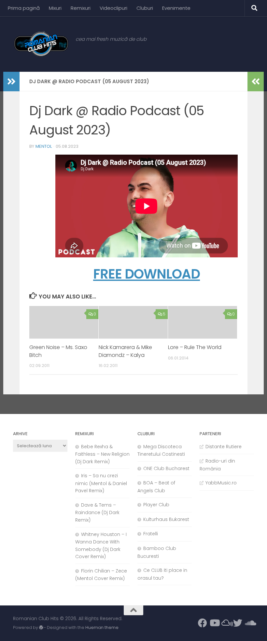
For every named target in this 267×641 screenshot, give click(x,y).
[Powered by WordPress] (41, 628)
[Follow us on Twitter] (237, 623)
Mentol (43, 146)
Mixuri (55, 8)
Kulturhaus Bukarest (166, 519)
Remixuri (81, 8)
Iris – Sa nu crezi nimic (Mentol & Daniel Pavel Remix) (101, 483)
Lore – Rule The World (194, 347)
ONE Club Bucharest (166, 468)
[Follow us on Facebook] (202, 623)
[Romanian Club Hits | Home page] (41, 44)
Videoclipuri (113, 8)
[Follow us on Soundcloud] (249, 623)
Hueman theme (102, 627)
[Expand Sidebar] (11, 81)
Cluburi (144, 8)
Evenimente (176, 8)
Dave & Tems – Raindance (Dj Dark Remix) (97, 512)
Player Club (156, 504)
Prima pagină (24, 8)
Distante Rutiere (223, 446)
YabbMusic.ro (221, 483)
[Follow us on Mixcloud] (226, 623)
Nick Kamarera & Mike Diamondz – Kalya (125, 351)
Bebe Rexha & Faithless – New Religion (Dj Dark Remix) (102, 454)
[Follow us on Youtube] (214, 623)
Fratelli (150, 533)
